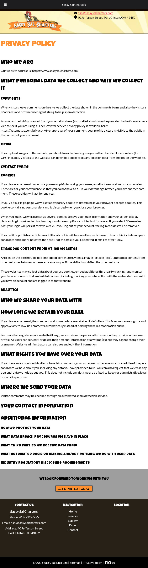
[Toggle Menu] (5, 4)
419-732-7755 (29, 517)
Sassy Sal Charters (74, 4)
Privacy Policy (92, 562)
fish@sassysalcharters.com (95, 13)
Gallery (73, 520)
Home (73, 511)
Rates (73, 525)
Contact (72, 530)
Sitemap (75, 562)
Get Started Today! (74, 488)
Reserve (72, 516)
